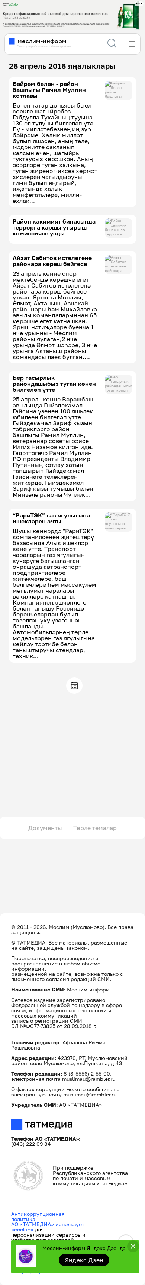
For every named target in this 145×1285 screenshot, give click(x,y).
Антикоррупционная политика (38, 1216)
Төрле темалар (95, 827)
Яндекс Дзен (84, 1260)
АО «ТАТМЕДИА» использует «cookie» (47, 1227)
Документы (45, 827)
